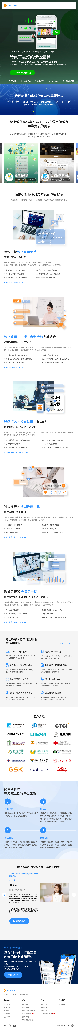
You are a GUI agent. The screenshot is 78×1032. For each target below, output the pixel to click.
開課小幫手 (45, 1010)
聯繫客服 (62, 1004)
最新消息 (7, 1007)
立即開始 (12, 974)
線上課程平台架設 (23, 793)
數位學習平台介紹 (19, 75)
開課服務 (44, 1007)
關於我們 (7, 1004)
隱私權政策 (8, 1013)
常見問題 (44, 1004)
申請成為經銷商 (28, 1020)
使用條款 (7, 1016)
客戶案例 (25, 1004)
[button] (4, 895)
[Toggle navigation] (72, 5)
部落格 (6, 1010)
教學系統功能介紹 (28, 1010)
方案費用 (25, 1016)
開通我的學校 (19, 917)
